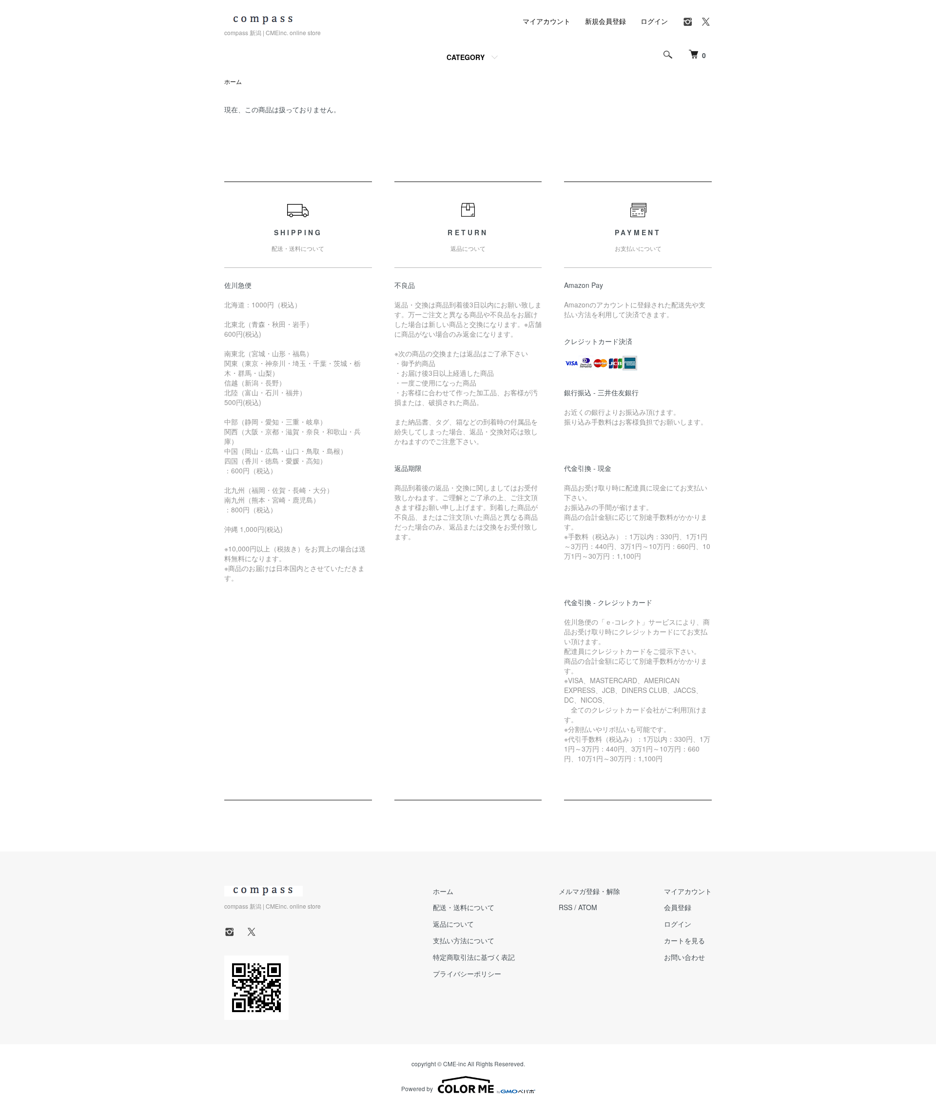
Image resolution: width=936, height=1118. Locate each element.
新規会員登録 (605, 21)
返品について (453, 924)
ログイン (654, 21)
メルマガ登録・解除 (589, 891)
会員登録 (677, 907)
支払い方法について (463, 940)
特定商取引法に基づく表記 (474, 957)
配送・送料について (463, 907)
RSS (565, 907)
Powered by (417, 1088)
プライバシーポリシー (467, 973)
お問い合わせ (684, 957)
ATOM (587, 907)
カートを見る (684, 940)
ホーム (233, 81)
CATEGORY (466, 57)
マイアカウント (546, 21)
